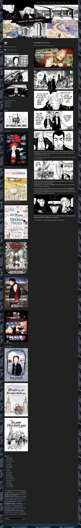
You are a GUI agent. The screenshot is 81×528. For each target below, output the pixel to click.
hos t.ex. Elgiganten (54, 217)
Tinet (39, 45)
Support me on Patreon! (12, 46)
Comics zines (8, 461)
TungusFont (7, 514)
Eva (41, 220)
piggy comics (16, 503)
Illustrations (8, 475)
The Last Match (22, 512)
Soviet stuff (20, 509)
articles (13, 490)
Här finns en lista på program (59, 181)
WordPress (41, 524)
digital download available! (17, 239)
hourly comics (9, 499)
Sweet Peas (8, 483)
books (24, 490)
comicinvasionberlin (17, 492)
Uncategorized (8, 486)
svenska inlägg (61, 220)
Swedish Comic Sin (9, 512)
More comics (7, 106)
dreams (25, 494)
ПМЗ (25, 514)
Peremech (20, 501)
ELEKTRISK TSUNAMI (41, 43)
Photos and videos (9, 478)
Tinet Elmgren (24, 524)
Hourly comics (8, 103)
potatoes (9, 505)
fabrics (18, 496)
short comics (8, 509)
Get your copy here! (8, 166)
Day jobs (7, 464)
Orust (17, 501)
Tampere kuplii (16, 512)
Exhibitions (8, 472)
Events (7, 470)
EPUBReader (71, 188)
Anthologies (8, 458)
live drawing (8, 501)
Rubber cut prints (9, 480)
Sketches (7, 481)
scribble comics (16, 507)
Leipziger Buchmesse (21, 499)
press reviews (13, 505)
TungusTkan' (8, 485)
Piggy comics (7, 105)
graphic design (23, 496)
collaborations (9, 492)
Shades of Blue (58, 524)
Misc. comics (8, 477)
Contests (7, 462)
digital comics (52, 220)
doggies (16, 494)
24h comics (8, 490)
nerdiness (13, 501)
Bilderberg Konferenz (19, 490)
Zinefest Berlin (17, 514)
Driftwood (7, 82)
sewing (23, 507)
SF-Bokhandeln (18, 203)
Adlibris (9, 203)
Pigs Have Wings (8, 101)
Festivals (7, 473)
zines (22, 514)
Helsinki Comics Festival (20, 498)
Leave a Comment (50, 45)
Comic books (8, 459)
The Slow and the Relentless (10, 100)
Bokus (13, 203)
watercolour (11, 514)
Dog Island (7, 67)
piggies (8, 503)
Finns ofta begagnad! (8, 343)
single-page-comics (14, 509)
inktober (15, 499)
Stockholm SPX (10, 510)
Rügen (10, 507)
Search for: (7, 518)
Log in (67, 524)
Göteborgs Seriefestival (9, 498)
